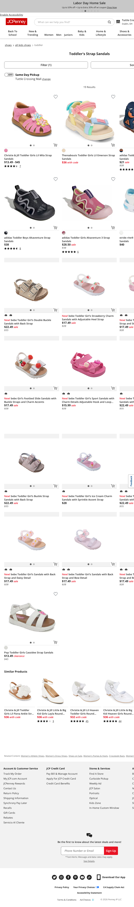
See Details (89, 861)
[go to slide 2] (85, 11)
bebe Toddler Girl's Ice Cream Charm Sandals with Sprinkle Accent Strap (87, 497)
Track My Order (12, 773)
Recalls (7, 807)
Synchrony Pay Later (15, 803)
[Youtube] (82, 877)
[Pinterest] (75, 877)
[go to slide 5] (95, 11)
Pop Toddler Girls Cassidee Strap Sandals (28, 652)
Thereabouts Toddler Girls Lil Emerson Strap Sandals (88, 157)
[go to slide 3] (88, 11)
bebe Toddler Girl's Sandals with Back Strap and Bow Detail (87, 576)
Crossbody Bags (117, 755)
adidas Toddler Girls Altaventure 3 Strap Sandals (86, 239)
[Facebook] (68, 877)
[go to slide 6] (98, 11)
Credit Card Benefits (58, 783)
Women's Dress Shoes (56, 755)
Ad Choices (85, 899)
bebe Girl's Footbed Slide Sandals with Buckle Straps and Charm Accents (30, 400)
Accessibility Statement (89, 892)
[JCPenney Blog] (89, 877)
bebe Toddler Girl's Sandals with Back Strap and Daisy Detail (29, 576)
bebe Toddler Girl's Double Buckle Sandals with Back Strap (27, 321)
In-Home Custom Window (104, 807)
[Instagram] (61, 877)
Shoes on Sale (75, 755)
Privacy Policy (62, 887)
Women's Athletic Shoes (32, 755)
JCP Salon (94, 788)
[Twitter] (54, 877)
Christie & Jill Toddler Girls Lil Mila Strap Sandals (28, 157)
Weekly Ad (95, 783)
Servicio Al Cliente (13, 822)
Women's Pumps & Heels (95, 755)
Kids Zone (95, 803)
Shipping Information (15, 798)
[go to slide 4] (91, 11)
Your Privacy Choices (84, 887)
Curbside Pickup (98, 778)
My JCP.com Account (15, 778)
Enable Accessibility (11, 14)
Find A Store (96, 773)
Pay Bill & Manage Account (61, 773)
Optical (93, 798)
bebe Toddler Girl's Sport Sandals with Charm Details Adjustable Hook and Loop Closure (88, 400)
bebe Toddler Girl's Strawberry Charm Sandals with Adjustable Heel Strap (88, 317)
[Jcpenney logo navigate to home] (16, 21)
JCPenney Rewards (14, 783)
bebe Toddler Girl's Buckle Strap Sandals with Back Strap (26, 497)
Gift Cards (9, 812)
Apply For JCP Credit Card (61, 778)
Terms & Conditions (66, 899)
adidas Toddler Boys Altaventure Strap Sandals (27, 239)
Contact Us (9, 788)
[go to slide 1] (82, 11)
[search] (110, 22)
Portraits (94, 793)
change (46, 79)
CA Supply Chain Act (113, 887)
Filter (46, 65)
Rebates (8, 817)
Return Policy (11, 793)
